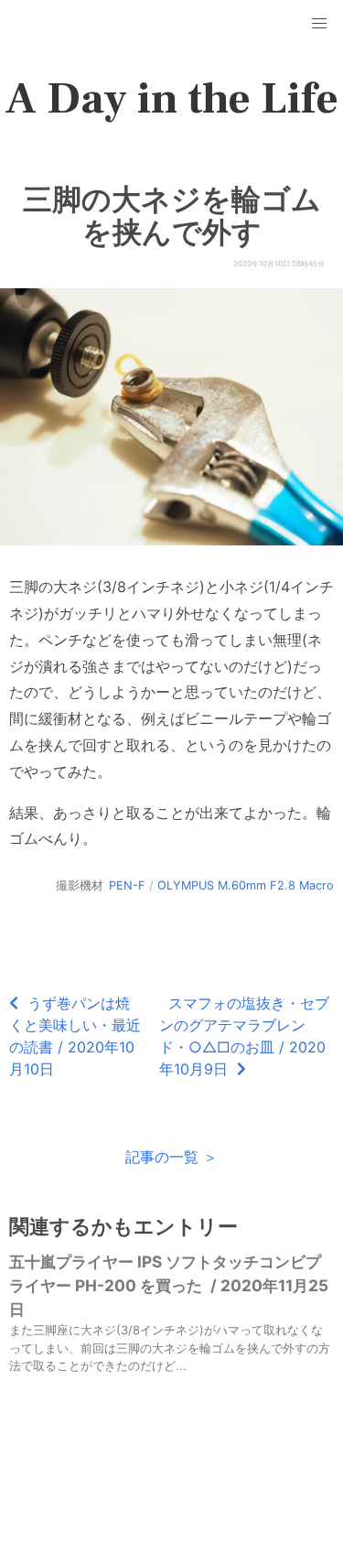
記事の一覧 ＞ (171, 1157)
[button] (319, 24)
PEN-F (127, 885)
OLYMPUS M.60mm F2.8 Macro (245, 885)
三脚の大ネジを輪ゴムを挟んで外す (172, 216)
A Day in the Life (171, 98)
